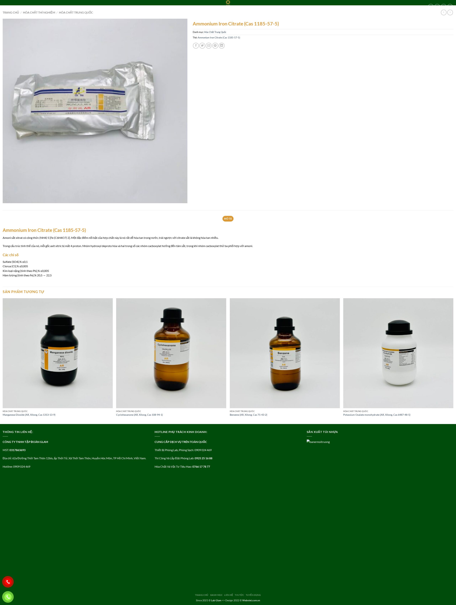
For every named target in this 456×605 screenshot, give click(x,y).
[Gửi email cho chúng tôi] (450, 7)
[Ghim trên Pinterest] (215, 46)
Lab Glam (216, 600)
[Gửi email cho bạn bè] (209, 46)
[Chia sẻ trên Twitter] (202, 46)
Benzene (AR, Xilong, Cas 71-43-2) (248, 414)
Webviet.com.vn (251, 600)
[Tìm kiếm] (78, 6)
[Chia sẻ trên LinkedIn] (222, 46)
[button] (7, 198)
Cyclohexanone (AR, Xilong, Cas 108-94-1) (139, 414)
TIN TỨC (52, 6)
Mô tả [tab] (228, 218)
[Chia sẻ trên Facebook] (196, 46)
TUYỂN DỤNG (67, 6)
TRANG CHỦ (9, 6)
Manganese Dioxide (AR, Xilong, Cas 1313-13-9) (29, 414)
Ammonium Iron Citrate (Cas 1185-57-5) (219, 37)
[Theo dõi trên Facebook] (431, 7)
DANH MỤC (25, 6)
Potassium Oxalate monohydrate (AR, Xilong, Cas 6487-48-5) (376, 414)
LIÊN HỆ (40, 6)
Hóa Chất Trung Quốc (215, 32)
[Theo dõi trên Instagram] (437, 7)
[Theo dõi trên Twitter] (444, 7)
